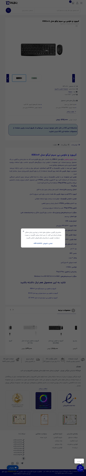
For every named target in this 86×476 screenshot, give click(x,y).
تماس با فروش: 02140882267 (43, 243)
